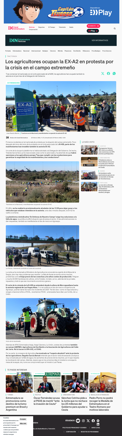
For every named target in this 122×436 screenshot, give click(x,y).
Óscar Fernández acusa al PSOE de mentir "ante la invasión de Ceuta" (47, 401)
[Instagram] (83, 420)
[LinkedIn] (98, 424)
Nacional (26, 51)
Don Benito (77, 51)
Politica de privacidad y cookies (74, 427)
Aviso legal (96, 427)
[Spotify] (98, 420)
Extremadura (17, 51)
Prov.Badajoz (96, 51)
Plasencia (68, 51)
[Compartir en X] (103, 73)
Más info (23, 423)
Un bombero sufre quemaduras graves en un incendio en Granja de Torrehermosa (106, 176)
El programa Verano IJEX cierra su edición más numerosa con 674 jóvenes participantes (106, 151)
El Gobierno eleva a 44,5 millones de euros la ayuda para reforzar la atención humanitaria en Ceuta (107, 164)
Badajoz (45, 51)
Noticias (32, 27)
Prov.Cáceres (106, 51)
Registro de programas (90, 432)
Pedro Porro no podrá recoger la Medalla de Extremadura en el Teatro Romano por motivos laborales (101, 404)
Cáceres (53, 51)
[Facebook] (93, 420)
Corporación (33, 29)
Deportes (41, 27)
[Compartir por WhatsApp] (114, 73)
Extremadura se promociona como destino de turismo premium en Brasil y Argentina (17, 404)
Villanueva (86, 51)
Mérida (60, 51)
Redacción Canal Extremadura (19, 137)
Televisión (62, 27)
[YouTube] (78, 420)
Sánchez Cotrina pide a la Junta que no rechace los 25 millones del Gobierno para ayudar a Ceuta (74, 404)
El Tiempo (51, 27)
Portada (8, 51)
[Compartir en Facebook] (108, 73)
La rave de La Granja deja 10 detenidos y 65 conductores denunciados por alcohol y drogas (106, 188)
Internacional (36, 51)
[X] (88, 420)
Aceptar (23, 419)
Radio (71, 27)
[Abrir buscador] (115, 28)
